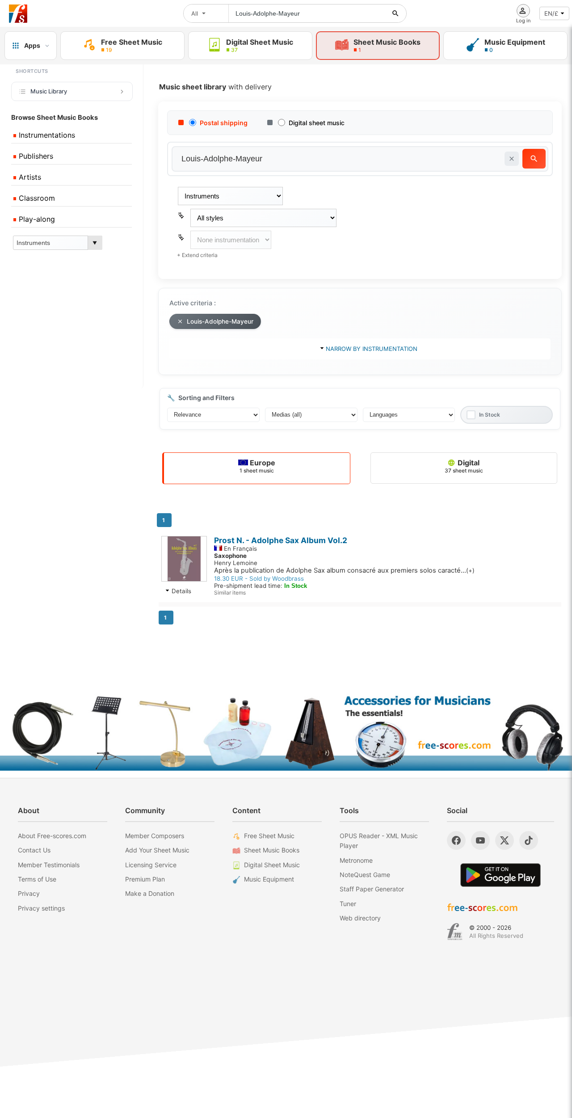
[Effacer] (512, 159)
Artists (29, 177)
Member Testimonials (49, 865)
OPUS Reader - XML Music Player (379, 840)
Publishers (35, 156)
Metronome (356, 860)
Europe (257, 466)
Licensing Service (151, 865)
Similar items (230, 592)
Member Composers (154, 836)
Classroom (36, 198)
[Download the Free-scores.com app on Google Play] (500, 875)
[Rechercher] (395, 13)
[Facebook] (456, 840)
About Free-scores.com (52, 836)
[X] (504, 840)
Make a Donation (149, 893)
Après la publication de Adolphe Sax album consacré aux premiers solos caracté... (344, 570)
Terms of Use (37, 879)
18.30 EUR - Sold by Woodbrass (259, 578)
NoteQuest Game (365, 874)
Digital (464, 466)
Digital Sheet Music (272, 865)
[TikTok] (528, 840)
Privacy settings (41, 908)
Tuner (348, 903)
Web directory (360, 918)
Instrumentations (46, 135)
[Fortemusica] (455, 931)
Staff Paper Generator (372, 889)
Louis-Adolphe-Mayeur (220, 321)
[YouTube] (480, 840)
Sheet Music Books (271, 850)
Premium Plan (145, 879)
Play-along (36, 219)
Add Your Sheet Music (157, 850)
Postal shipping (224, 123)
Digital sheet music (317, 123)
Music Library (48, 91)
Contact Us (34, 850)
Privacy (29, 893)
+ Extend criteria (197, 255)
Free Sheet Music (269, 836)
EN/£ (551, 13)
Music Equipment (269, 879)
